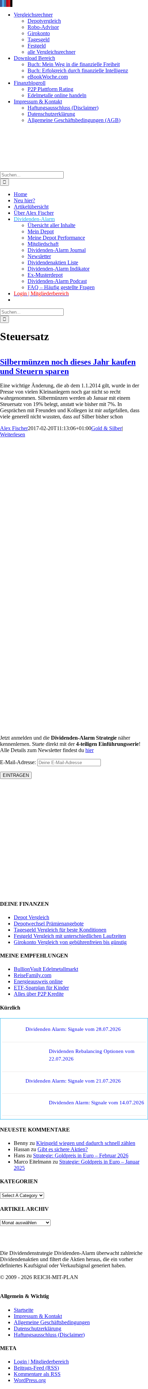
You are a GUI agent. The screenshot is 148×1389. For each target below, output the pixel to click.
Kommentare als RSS (37, 1374)
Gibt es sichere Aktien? (63, 1149)
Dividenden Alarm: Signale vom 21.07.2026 (73, 1081)
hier (89, 750)
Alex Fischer (14, 428)
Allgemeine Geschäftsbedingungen (52, 1322)
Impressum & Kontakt (38, 1316)
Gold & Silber (106, 428)
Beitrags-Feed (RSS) (36, 1368)
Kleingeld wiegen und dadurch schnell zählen (85, 1143)
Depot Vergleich (31, 917)
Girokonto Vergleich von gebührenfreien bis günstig (70, 942)
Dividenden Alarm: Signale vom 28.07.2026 (73, 1029)
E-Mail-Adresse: (18, 762)
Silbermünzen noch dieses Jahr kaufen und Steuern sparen (68, 366)
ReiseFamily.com (32, 975)
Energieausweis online (38, 981)
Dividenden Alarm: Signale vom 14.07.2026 (96, 1102)
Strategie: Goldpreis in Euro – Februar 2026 (80, 1155)
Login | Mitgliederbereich (41, 1362)
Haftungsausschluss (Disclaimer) (49, 1335)
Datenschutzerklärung (37, 1328)
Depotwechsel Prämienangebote (49, 923)
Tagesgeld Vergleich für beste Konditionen (60, 930)
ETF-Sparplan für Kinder (41, 988)
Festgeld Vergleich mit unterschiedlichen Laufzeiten (70, 936)
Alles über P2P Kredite (39, 994)
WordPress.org (30, 1380)
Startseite (23, 1310)
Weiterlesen (12, 434)
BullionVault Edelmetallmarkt (46, 969)
